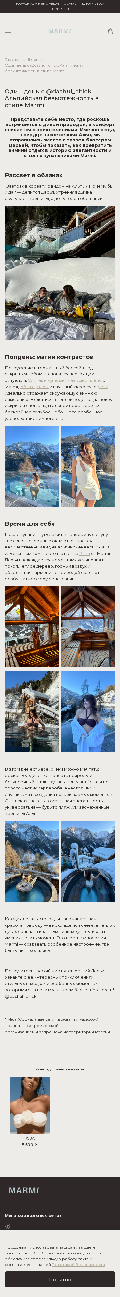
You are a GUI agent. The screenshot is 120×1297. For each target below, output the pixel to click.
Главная (13, 59)
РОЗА (30, 1138)
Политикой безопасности (78, 1264)
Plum (84, 553)
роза (103, 386)
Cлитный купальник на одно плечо (65, 380)
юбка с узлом (34, 386)
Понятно (60, 1280)
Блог (33, 59)
